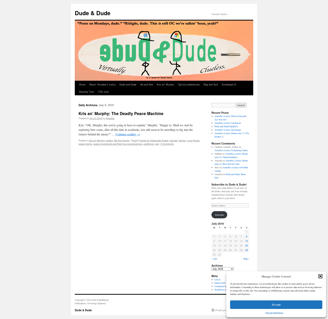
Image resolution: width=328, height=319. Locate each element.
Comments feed (221, 286)
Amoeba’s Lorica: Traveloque (227, 129)
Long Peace (193, 140)
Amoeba (110, 118)
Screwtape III (229, 84)
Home (82, 84)
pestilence (148, 143)
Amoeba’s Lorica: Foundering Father (231, 150)
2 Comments (167, 143)
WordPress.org (221, 289)
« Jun (214, 258)
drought (174, 140)
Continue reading (127, 134)
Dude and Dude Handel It (226, 126)
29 (246, 250)
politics (109, 140)
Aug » (246, 258)
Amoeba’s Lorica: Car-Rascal (227, 122)
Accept (276, 304)
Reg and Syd (210, 84)
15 (246, 240)
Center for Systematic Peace (154, 140)
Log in (217, 279)
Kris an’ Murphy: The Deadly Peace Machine (121, 113)
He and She (146, 84)
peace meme (85, 143)
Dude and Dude (127, 84)
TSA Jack (103, 91)
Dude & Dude (92, 13)
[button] (320, 276)
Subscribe (219, 214)
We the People (121, 140)
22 (246, 245)
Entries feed (219, 282)
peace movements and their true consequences (117, 143)
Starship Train (86, 91)
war (157, 143)
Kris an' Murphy (97, 140)
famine (182, 140)
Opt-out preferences (274, 312)
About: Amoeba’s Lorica (102, 84)
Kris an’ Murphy (165, 84)
